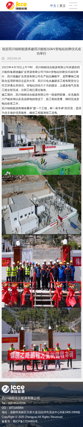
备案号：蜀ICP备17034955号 (20, 421)
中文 (53, 5)
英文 (62, 5)
